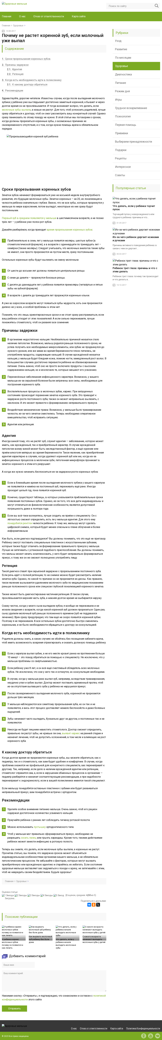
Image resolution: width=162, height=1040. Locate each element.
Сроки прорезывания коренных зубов (26, 58)
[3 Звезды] (34, 895)
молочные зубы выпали (16, 109)
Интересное (123, 166)
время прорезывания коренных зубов (69, 229)
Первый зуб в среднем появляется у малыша (29, 218)
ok (143, 1035)
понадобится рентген (19, 523)
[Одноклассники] (94, 905)
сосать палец (28, 837)
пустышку (40, 826)
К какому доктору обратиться (27, 84)
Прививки (121, 133)
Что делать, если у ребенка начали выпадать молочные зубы (66, 943)
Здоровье (121, 66)
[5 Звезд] (59, 895)
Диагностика (123, 74)
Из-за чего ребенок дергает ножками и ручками (136, 239)
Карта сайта (78, 16)
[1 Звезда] (8, 895)
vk (157, 1035)
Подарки (120, 150)
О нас (22, 16)
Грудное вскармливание (131, 108)
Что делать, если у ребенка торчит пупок (134, 208)
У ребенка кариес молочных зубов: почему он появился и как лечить (12, 943)
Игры (118, 99)
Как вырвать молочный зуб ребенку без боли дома (40, 939)
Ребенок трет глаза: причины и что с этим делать (135, 270)
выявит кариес (71, 733)
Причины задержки (15, 64)
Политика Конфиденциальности (143, 1028)
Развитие (121, 49)
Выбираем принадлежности (133, 141)
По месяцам (123, 57)
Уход (118, 40)
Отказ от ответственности (48, 16)
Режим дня (122, 91)
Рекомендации (12, 90)
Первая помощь (125, 124)
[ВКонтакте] (89, 905)
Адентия (14, 69)
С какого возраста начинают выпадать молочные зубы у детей (94, 939)
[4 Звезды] (46, 895)
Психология (123, 116)
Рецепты (121, 158)
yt (150, 1035)
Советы (120, 175)
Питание (120, 82)
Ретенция (15, 74)
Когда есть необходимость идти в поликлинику (32, 80)
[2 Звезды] (21, 895)
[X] (98, 905)
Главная (6, 16)
